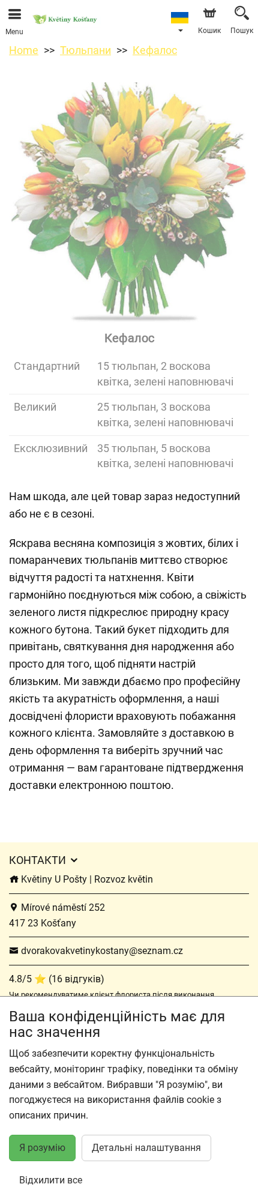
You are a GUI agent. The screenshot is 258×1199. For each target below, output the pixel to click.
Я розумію (42, 1147)
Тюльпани (85, 50)
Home (23, 50)
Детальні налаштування (146, 1147)
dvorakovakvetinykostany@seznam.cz (101, 950)
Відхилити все (50, 1180)
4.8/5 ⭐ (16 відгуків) (56, 979)
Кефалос (155, 50)
